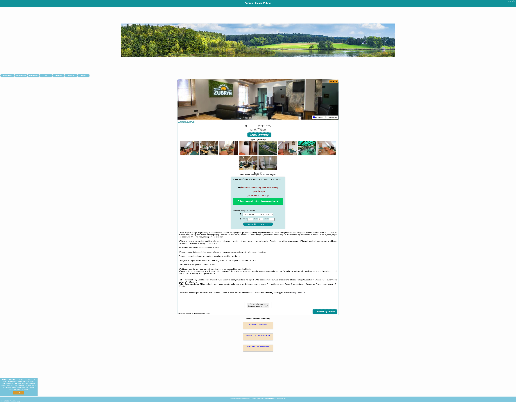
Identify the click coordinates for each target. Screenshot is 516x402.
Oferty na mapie (21, 75)
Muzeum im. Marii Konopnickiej (258, 347)
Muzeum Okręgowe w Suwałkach (258, 335)
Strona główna (7, 75)
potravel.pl (511, 1)
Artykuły (83, 75)
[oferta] (314, 117)
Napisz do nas (281, 398)
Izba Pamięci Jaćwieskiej (258, 324)
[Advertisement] (258, 377)
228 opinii (266, 175)
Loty (46, 75)
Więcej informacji (259, 135)
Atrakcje (71, 75)
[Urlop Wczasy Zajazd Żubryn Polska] (189, 154)
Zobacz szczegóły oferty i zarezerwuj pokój (258, 201)
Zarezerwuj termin (325, 311)
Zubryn (333, 81)
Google (32, 380)
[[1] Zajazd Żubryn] (258, 99)
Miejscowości (33, 75)
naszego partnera (297, 293)
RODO (26, 389)
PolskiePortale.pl (15, 401)
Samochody (58, 75)
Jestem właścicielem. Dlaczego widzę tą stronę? (258, 305)
